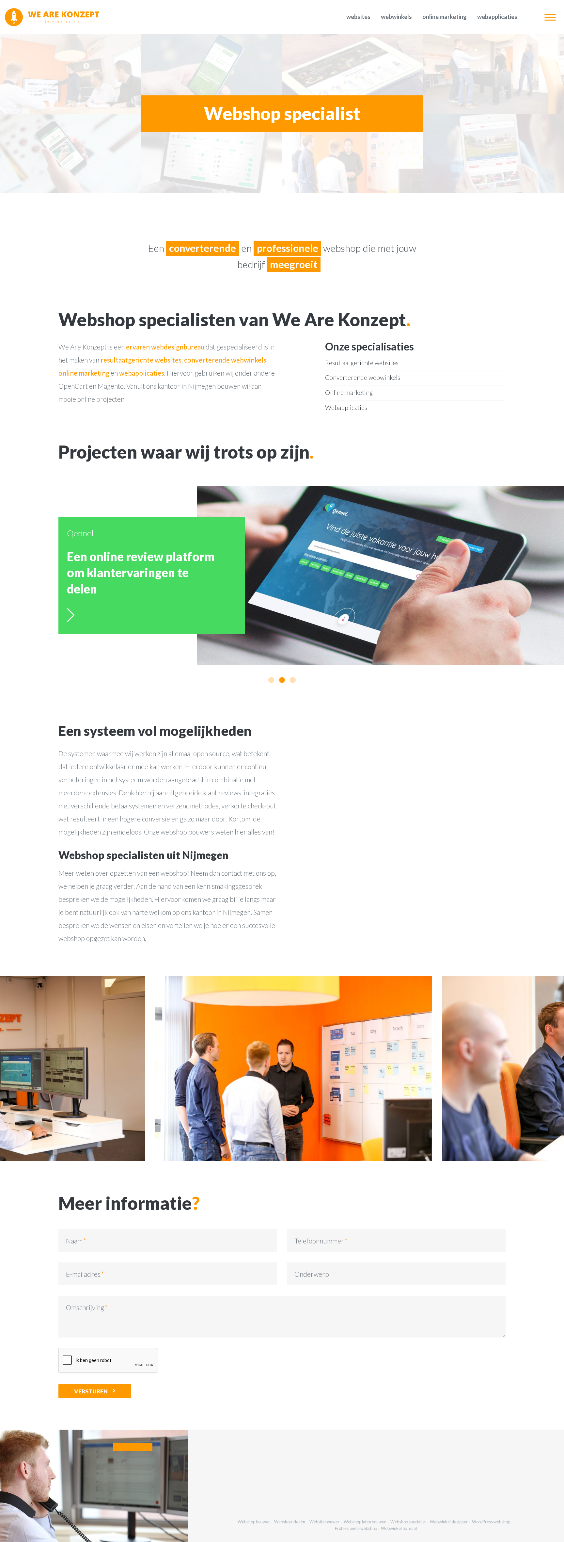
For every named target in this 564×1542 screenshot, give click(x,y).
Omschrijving (85, 1307)
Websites (358, 16)
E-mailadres (83, 1274)
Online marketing (444, 16)
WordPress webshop (491, 1521)
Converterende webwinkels (362, 377)
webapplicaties (141, 373)
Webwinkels (396, 16)
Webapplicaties (497, 16)
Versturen (91, 1391)
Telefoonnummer (319, 1241)
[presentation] (164, 1069)
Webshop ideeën (289, 1521)
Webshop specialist (408, 1521)
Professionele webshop (356, 1528)
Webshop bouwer (254, 1521)
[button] (271, 680)
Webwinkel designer (449, 1521)
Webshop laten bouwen (365, 1521)
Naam (74, 1241)
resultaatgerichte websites (141, 360)
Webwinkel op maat (399, 1528)
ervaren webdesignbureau (165, 347)
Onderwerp (311, 1274)
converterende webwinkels (225, 360)
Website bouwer (324, 1521)
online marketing (83, 373)
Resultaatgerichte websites (362, 362)
